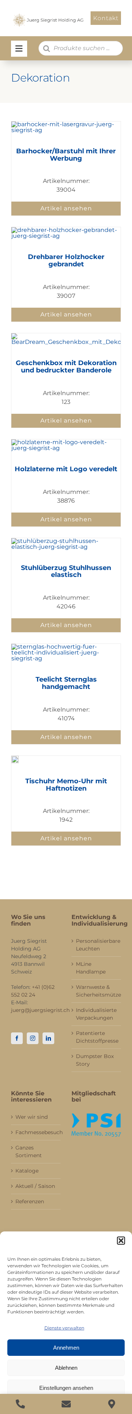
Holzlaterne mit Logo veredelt (66, 469)
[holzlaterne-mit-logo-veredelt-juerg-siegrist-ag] (66, 442)
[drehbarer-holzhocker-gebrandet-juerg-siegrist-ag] (66, 229)
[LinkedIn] (48, 1038)
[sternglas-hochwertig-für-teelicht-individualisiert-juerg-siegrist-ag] (66, 646)
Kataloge (26, 1170)
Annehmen (66, 1347)
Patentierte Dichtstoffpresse (96, 1037)
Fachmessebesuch (36, 1132)
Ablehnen (66, 1368)
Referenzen (29, 1201)
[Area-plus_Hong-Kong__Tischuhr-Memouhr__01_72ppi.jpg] (15, 758)
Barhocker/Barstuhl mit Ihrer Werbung (66, 154)
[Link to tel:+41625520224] (20, 1404)
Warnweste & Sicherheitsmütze (96, 991)
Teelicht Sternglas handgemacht (66, 683)
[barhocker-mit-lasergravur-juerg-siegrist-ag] (66, 124)
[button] (121, 1240)
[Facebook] (17, 1038)
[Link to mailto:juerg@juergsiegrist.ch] (66, 1404)
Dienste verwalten (64, 1328)
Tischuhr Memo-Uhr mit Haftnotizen (66, 784)
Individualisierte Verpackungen (96, 1014)
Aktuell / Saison (35, 1186)
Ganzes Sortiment (28, 1151)
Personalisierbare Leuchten (96, 945)
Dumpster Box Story (95, 1060)
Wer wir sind (31, 1117)
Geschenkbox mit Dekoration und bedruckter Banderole (66, 366)
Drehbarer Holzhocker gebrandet (66, 260)
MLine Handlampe (91, 968)
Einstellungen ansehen (66, 1388)
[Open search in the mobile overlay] (80, 48)
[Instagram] (32, 1038)
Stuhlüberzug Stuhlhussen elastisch (66, 571)
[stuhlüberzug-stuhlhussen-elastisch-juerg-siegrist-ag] (66, 540)
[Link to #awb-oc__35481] (19, 49)
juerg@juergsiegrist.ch (40, 1010)
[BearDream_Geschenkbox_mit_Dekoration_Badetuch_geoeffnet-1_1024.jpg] (66, 336)
